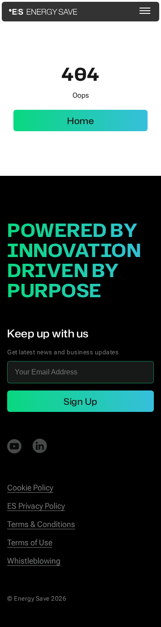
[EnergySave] (43, 11)
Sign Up (80, 401)
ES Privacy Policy (36, 506)
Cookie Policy (30, 487)
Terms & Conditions (41, 524)
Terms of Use (29, 542)
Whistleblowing (33, 560)
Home (80, 120)
